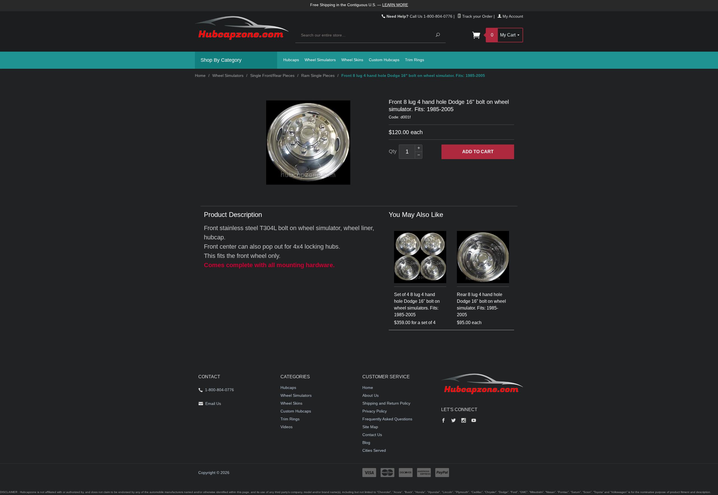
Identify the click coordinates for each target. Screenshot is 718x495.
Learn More (395, 5)
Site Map (370, 427)
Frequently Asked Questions (387, 419)
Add (478, 151)
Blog (366, 442)
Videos (286, 427)
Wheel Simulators (320, 60)
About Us (370, 395)
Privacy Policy (374, 411)
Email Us (213, 403)
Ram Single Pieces (318, 75)
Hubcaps (291, 60)
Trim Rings (414, 60)
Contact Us (372, 434)
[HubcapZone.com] (242, 31)
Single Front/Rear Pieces (272, 75)
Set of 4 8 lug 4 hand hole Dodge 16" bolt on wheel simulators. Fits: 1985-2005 (417, 304)
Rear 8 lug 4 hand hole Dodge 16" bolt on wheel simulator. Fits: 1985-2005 (481, 304)
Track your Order (477, 16)
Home (200, 75)
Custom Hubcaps (384, 60)
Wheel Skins (352, 60)
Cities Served (374, 450)
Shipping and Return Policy (386, 403)
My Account (512, 16)
